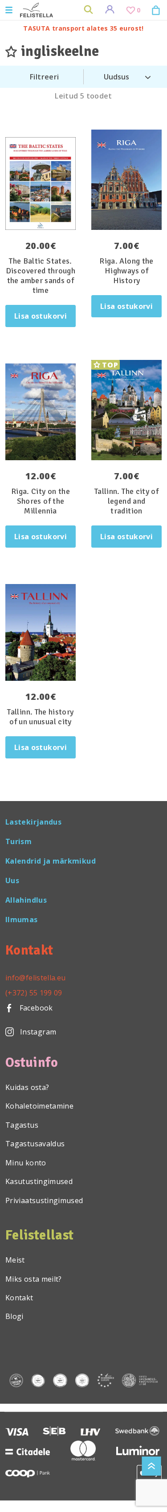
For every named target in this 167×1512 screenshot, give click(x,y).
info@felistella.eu (35, 978)
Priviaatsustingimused (44, 1200)
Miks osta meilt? (33, 1279)
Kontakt (19, 1298)
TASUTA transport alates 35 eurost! (83, 28)
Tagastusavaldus (35, 1144)
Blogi (14, 1316)
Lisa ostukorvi (40, 316)
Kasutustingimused (39, 1181)
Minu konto (25, 1163)
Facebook (35, 1008)
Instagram (38, 1032)
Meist (15, 1260)
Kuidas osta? (27, 1087)
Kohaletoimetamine (39, 1106)
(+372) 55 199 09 (33, 993)
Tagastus (21, 1125)
